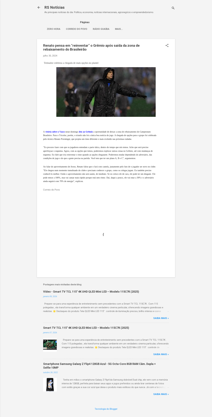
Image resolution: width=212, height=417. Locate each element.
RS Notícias (54, 7)
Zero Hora (53, 29)
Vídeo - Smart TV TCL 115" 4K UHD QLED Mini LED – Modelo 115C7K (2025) (91, 291)
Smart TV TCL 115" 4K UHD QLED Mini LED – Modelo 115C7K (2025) (86, 327)
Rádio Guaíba (101, 29)
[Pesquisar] (173, 8)
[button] (167, 46)
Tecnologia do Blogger (106, 409)
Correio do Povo (76, 29)
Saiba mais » (161, 318)
